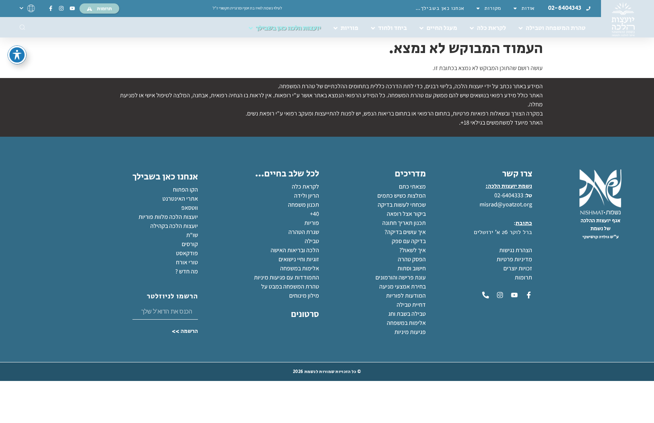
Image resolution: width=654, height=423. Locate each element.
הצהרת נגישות (515, 250)
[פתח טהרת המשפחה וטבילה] (520, 28)
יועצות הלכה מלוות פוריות (168, 217)
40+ (314, 214)
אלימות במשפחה (406, 323)
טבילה (312, 241)
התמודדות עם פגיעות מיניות (286, 277)
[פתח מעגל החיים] (421, 28)
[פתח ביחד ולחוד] (373, 28)
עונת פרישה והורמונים (400, 277)
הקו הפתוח (185, 190)
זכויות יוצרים (517, 268)
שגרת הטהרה (303, 232)
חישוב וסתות (411, 268)
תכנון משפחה (303, 205)
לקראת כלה (305, 186)
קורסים (190, 244)
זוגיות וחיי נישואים (299, 259)
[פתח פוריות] (335, 28)
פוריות (311, 223)
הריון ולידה (306, 196)
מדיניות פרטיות (514, 259)
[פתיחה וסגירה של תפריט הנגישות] (17, 55)
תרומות (523, 277)
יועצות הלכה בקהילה (174, 226)
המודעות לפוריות (406, 296)
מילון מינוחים (304, 296)
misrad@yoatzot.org (506, 204)
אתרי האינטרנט (180, 199)
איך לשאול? (412, 250)
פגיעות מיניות (410, 332)
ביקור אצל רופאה (406, 214)
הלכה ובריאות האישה (295, 250)
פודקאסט (187, 253)
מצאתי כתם (412, 186)
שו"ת (192, 235)
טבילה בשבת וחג (407, 314)
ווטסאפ (189, 208)
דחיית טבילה (411, 305)
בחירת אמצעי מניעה (402, 286)
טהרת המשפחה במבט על (290, 286)
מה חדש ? (186, 271)
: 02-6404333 (510, 195)
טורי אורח (187, 262)
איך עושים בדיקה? (405, 232)
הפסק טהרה (412, 259)
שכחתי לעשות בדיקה (402, 205)
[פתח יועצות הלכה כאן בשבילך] (251, 28)
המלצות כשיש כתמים (401, 196)
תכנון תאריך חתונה (403, 223)
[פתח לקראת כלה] (472, 28)
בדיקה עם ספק (409, 241)
